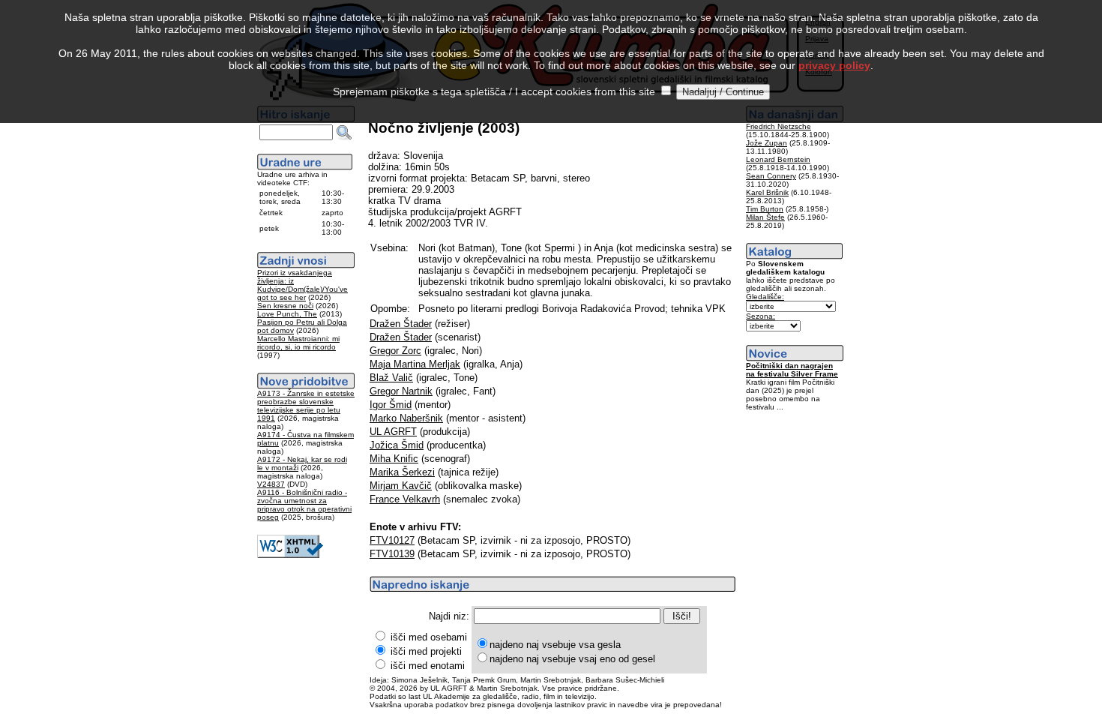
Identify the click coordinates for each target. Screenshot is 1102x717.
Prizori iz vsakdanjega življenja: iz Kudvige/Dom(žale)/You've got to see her (302, 285)
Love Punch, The (287, 314)
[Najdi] (344, 132)
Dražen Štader (401, 323)
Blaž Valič (391, 377)
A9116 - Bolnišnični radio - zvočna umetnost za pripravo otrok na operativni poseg (304, 504)
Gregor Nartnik (401, 391)
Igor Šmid (391, 404)
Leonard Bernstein (778, 159)
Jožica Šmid (397, 445)
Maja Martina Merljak (415, 364)
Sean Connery (771, 176)
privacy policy (834, 65)
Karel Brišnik (767, 192)
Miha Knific (394, 458)
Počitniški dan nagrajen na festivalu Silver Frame (792, 370)
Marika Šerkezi (402, 472)
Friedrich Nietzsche (778, 126)
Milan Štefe (765, 217)
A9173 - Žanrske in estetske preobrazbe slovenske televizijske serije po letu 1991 (306, 405)
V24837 (271, 484)
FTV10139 (392, 554)
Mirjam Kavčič (401, 485)
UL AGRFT (393, 431)
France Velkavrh (405, 499)
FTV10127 (392, 540)
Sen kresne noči (285, 306)
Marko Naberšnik (406, 418)
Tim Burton (764, 209)
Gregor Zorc (395, 350)
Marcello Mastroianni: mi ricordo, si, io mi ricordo (298, 342)
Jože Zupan (766, 143)
